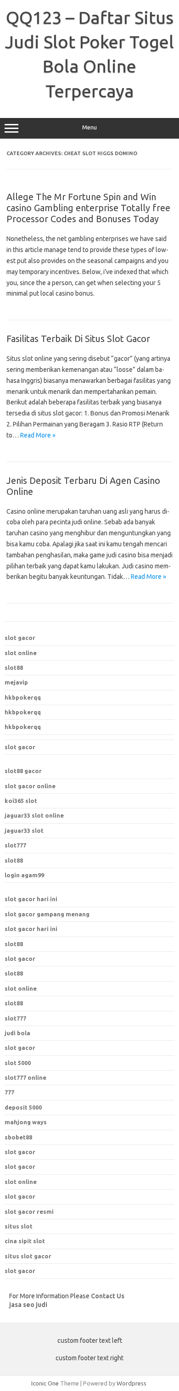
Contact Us (107, 1296)
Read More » (38, 435)
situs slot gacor (28, 1256)
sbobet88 (18, 1137)
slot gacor (20, 637)
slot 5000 (18, 1063)
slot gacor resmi (29, 1211)
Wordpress (131, 1383)
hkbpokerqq (23, 697)
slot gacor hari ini (31, 899)
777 (9, 1092)
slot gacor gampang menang (47, 914)
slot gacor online (30, 786)
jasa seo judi (28, 1304)
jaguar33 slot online (34, 815)
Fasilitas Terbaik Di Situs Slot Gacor (78, 338)
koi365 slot (21, 800)
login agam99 (24, 875)
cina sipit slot (25, 1241)
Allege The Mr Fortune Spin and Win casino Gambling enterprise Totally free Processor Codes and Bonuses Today (88, 207)
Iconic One (45, 1383)
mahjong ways (26, 1122)
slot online (21, 653)
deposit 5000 (23, 1107)
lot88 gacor (23, 771)
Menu (89, 127)
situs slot (19, 1226)
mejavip (16, 682)
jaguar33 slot (24, 830)
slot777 (15, 845)
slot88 (14, 667)
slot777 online (25, 1077)
